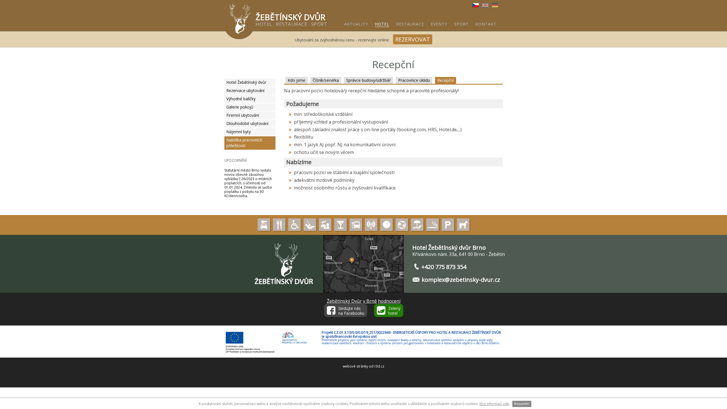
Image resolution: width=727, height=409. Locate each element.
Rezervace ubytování (245, 90)
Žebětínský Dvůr (344, 301)
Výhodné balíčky (241, 98)
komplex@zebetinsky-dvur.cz (461, 279)
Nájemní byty (238, 131)
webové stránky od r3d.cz (363, 366)
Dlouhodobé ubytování (247, 123)
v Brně (370, 301)
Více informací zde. (494, 403)
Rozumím (521, 403)
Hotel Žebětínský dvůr (246, 82)
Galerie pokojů (239, 107)
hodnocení (389, 301)
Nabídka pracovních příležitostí (244, 142)
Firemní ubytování (242, 115)
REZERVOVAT (412, 39)
